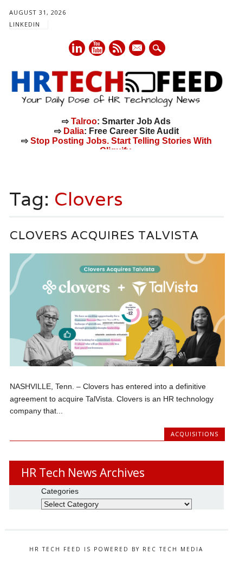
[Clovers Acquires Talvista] (117, 363)
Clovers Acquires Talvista (104, 235)
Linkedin (77, 48)
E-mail (137, 49)
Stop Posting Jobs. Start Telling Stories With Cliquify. (121, 145)
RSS (117, 48)
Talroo (84, 121)
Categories (60, 491)
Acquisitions (194, 434)
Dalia (73, 131)
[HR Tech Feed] (116, 104)
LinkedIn (24, 24)
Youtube (97, 48)
